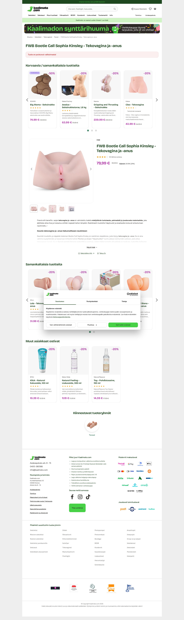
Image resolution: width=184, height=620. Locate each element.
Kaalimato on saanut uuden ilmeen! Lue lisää (92, 20)
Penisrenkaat (100, 534)
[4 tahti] (105, 157)
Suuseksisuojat (100, 552)
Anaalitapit (131, 530)
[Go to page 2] (92, 130)
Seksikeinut (131, 543)
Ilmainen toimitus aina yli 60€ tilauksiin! (92, 2)
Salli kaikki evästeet (123, 325)
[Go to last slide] (27, 99)
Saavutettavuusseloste (38, 509)
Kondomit (81, 15)
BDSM (73, 15)
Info (111, 15)
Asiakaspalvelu (150, 15)
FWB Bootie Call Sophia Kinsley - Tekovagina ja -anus (126, 148)
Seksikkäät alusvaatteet (39, 552)
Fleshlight (66, 556)
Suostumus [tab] (59, 301)
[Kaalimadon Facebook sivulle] (72, 497)
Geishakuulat (99, 565)
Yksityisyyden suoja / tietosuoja (41, 501)
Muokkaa (90, 325)
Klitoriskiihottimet (69, 539)
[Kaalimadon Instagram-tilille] (80, 497)
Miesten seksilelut (36, 534)
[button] (114, 9)
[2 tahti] (100, 157)
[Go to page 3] (96, 130)
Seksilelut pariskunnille (38, 543)
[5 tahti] (107, 157)
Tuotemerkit (103, 15)
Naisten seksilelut (36, 539)
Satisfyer (65, 543)
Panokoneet (131, 552)
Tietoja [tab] (124, 301)
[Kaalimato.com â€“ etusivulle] (38, 458)
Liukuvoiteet (91, 15)
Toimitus (138, 15)
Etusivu (30, 37)
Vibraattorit (64, 15)
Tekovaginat (67, 547)
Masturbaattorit (68, 552)
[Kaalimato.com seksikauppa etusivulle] (45, 9)
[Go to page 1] (88, 130)
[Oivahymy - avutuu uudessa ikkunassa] (111, 588)
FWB (98, 140)
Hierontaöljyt (100, 560)
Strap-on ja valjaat (134, 539)
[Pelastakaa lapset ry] (55, 588)
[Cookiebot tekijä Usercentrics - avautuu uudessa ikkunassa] (128, 294)
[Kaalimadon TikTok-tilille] (88, 497)
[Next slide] (156, 99)
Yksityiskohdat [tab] (92, 301)
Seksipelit (130, 556)
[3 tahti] (102, 157)
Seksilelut (31, 15)
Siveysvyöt (131, 534)
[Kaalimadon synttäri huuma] (92, 28)
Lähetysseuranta (35, 505)
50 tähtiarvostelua (115, 157)
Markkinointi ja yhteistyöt (39, 513)
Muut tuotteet (52, 15)
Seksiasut (41, 15)
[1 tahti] (98, 157)
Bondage (98, 539)
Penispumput (100, 530)
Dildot (64, 530)
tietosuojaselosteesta (61, 317)
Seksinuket (131, 547)
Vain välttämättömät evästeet (61, 325)
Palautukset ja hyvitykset (38, 497)
